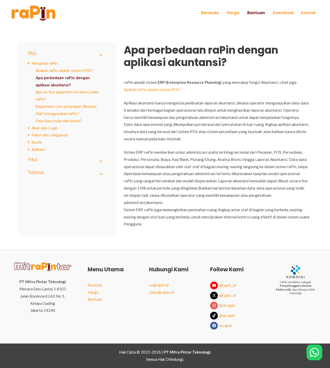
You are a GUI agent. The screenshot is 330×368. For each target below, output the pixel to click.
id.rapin (225, 325)
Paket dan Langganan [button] (50, 135)
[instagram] (214, 305)
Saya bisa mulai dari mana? (59, 120)
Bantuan (95, 299)
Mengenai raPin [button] (44, 63)
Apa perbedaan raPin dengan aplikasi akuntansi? (63, 81)
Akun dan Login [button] (45, 128)
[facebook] (214, 326)
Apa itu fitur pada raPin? (67, 96)
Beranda (95, 285)
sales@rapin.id (161, 292)
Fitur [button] (32, 159)
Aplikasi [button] (38, 149)
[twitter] (214, 295)
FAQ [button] (32, 53)
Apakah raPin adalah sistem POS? (64, 70)
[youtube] (214, 285)
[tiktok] (214, 316)
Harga (93, 292)
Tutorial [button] (36, 172)
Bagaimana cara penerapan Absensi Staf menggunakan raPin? (66, 110)
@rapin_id (227, 285)
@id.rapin (227, 305)
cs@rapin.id (159, 285)
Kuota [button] (37, 142)
